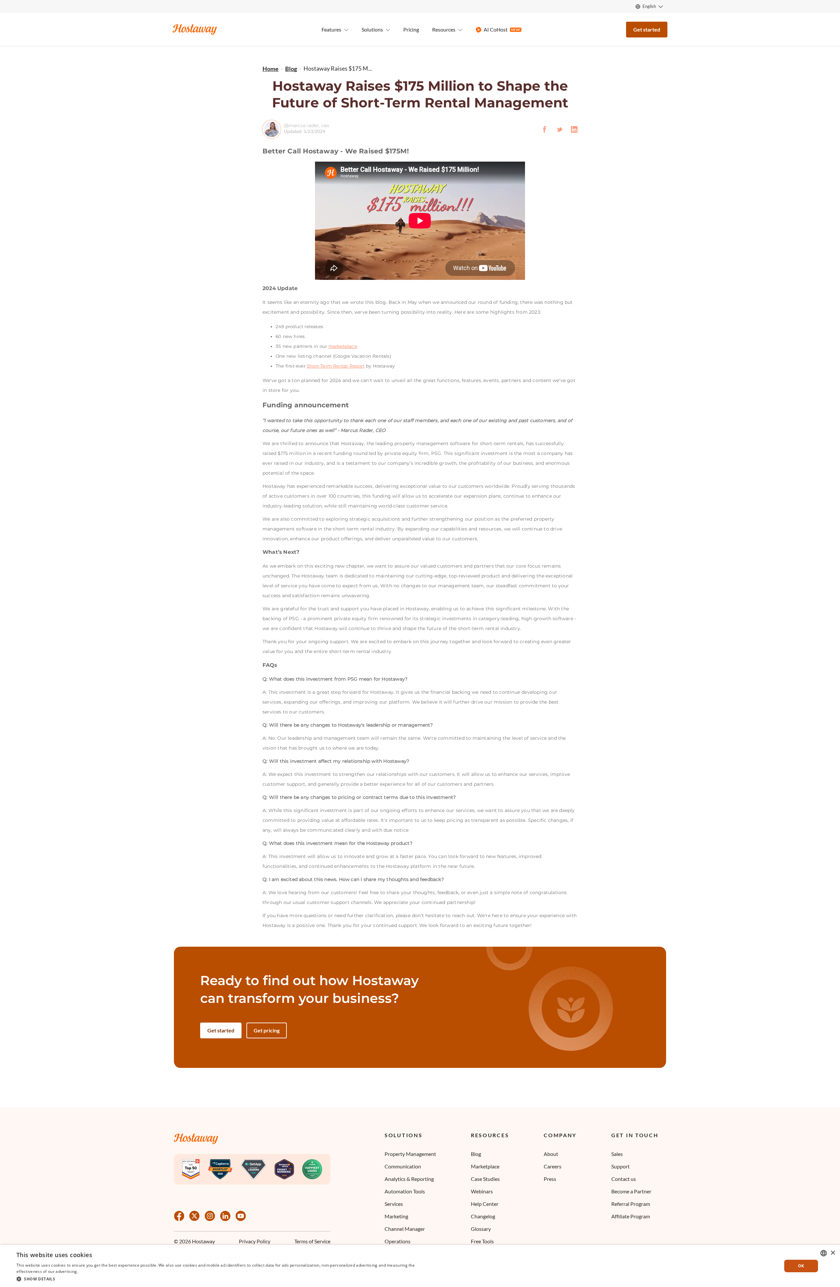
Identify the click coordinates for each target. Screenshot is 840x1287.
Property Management (410, 1154)
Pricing (411, 29)
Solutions (403, 1136)
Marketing (396, 1216)
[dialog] (420, 1266)
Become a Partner (631, 1191)
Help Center (484, 1204)
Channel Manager (405, 1229)
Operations (397, 1241)
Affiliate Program (630, 1216)
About (551, 1154)
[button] (217, 1278)
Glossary (481, 1229)
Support (620, 1166)
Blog (476, 1154)
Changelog (483, 1216)
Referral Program (630, 1204)
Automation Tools (405, 1191)
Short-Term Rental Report (336, 366)
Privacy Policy (254, 1241)
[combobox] (823, 1253)
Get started (646, 29)
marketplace (342, 346)
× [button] (832, 1253)
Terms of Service (312, 1241)
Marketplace (485, 1166)
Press (550, 1179)
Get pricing (267, 1030)
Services (394, 1204)
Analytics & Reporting (409, 1179)
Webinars (482, 1191)
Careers (552, 1166)
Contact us (623, 1179)
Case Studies (485, 1179)
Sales (617, 1154)
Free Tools (482, 1241)
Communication (403, 1166)
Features (331, 29)
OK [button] (801, 1266)
